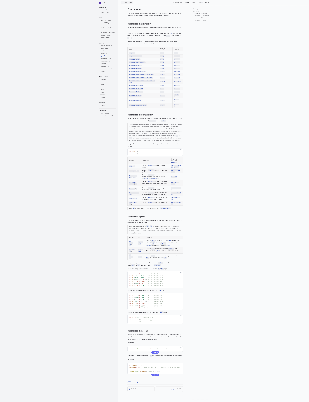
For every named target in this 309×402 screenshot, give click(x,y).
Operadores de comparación (201, 15)
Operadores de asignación (201, 13)
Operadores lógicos (199, 17)
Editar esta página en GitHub (137, 382)
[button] (107, 7)
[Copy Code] (180, 151)
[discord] (206, 2)
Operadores (196, 11)
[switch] (201, 2)
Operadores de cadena (200, 20)
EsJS (103, 2)
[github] (209, 2)
